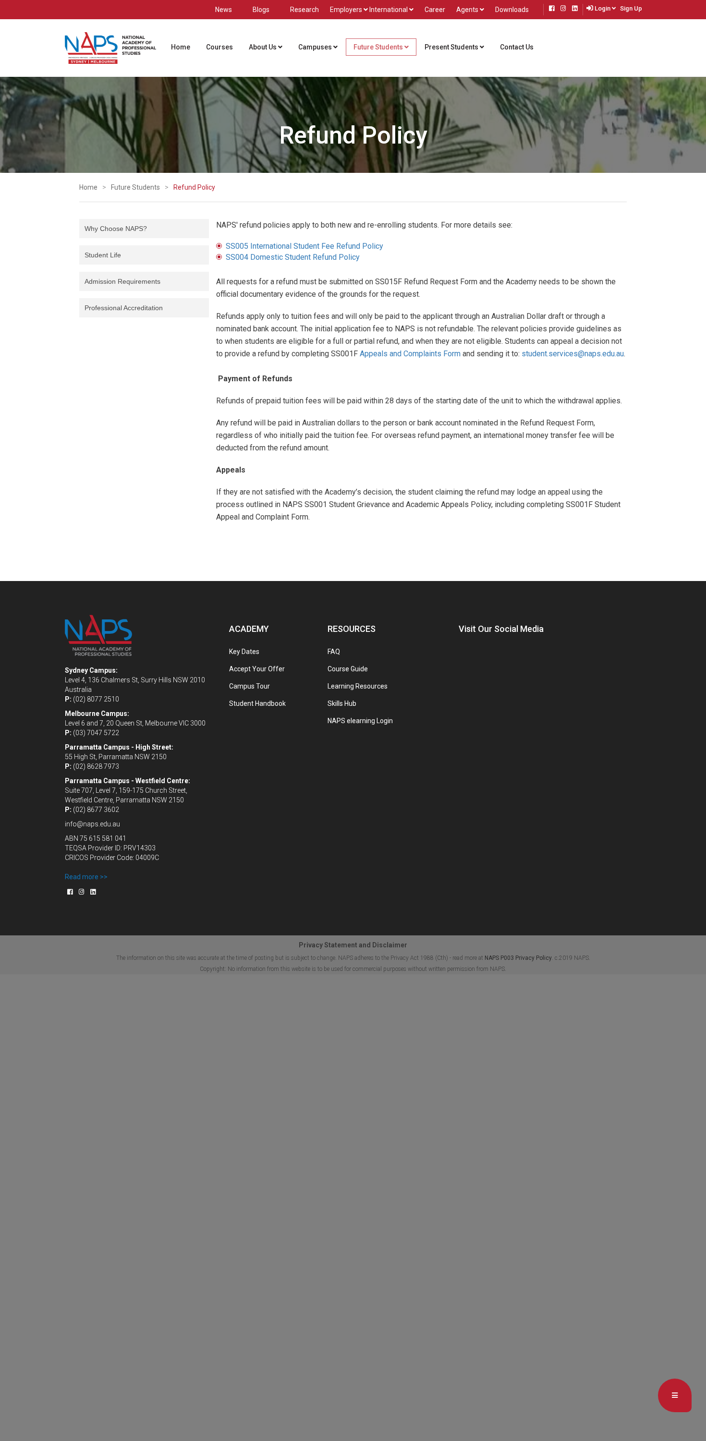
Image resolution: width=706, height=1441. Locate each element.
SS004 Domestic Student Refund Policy (293, 257)
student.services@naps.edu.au (573, 353)
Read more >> (86, 877)
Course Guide (348, 669)
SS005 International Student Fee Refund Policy (304, 246)
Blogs (261, 9)
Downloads (512, 9)
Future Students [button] (378, 47)
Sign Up (631, 8)
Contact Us (517, 47)
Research (304, 9)
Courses (219, 47)
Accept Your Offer (257, 669)
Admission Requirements (122, 281)
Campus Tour (249, 686)
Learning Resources (358, 686)
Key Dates (244, 651)
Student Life (103, 255)
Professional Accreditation (124, 308)
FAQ (334, 651)
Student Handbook (257, 703)
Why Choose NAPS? (116, 228)
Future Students (135, 187)
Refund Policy (194, 187)
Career (435, 9)
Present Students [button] (452, 47)
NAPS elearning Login (360, 721)
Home (184, 47)
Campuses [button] (315, 47)
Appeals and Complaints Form (410, 353)
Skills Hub (342, 703)
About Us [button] (269, 47)
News (223, 9)
